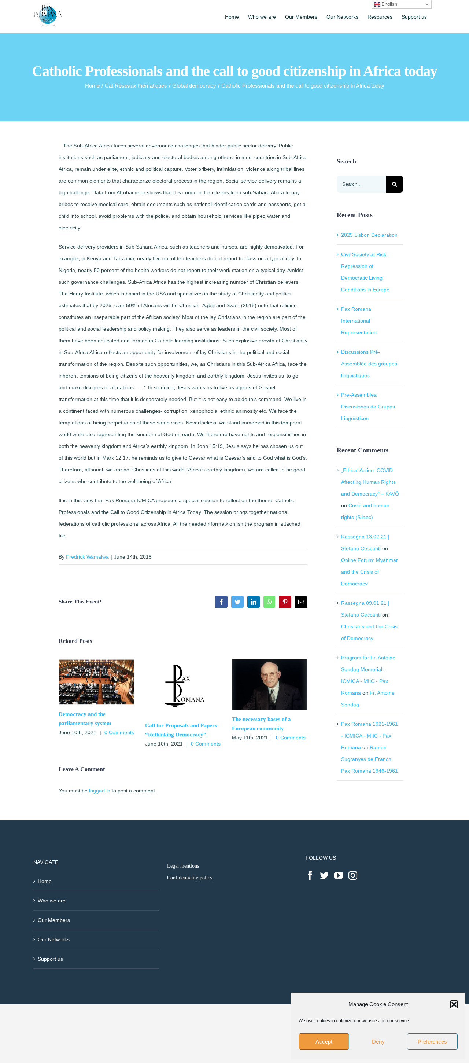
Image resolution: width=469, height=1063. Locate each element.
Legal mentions (183, 866)
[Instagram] (352, 875)
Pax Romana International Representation (359, 320)
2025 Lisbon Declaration (369, 235)
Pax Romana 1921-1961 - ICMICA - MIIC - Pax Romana (369, 735)
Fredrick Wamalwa (87, 557)
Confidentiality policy (190, 877)
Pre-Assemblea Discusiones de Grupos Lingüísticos (368, 406)
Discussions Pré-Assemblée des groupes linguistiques (369, 363)
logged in (99, 791)
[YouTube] (338, 875)
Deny (378, 1041)
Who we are (52, 901)
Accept (323, 1041)
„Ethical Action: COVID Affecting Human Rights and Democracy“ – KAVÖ (370, 482)
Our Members (54, 920)
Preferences (432, 1041)
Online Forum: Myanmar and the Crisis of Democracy (369, 571)
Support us (50, 959)
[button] (454, 1004)
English (388, 4)
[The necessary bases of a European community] (269, 662)
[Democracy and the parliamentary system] (96, 662)
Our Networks (54, 939)
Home (45, 881)
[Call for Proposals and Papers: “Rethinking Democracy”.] (183, 662)
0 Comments (119, 732)
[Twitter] (324, 875)
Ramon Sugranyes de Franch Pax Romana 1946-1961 (369, 759)
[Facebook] (310, 875)
